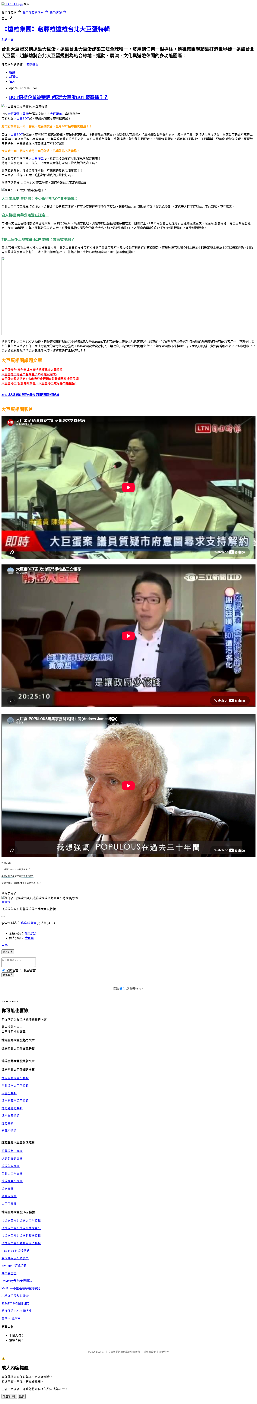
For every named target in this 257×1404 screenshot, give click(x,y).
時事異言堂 (9, 1273)
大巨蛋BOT (57, 114)
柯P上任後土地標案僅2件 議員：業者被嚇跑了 (38, 239)
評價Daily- (7, 863)
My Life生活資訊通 (14, 1265)
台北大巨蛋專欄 (12, 1173)
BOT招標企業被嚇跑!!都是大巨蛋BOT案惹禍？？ (58, 97)
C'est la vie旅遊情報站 (16, 1250)
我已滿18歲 (9, 1396)
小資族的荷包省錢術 (15, 1296)
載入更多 (8, 952)
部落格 (13, 76)
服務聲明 (164, 1351)
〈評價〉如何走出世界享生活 (16, 869)
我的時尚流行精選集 (15, 1258)
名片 (12, 81)
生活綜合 (31, 933)
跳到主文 (8, 39)
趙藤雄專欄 (9, 1196)
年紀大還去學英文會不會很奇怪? (17, 876)
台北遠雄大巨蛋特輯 (15, 1085)
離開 (21, 1396)
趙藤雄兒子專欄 (12, 1151)
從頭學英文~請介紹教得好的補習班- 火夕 (22, 883)
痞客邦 (25, 923)
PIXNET (100, 1351)
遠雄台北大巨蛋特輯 (15, 1078)
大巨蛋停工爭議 (18, 114)
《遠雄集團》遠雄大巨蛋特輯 (21, 1220)
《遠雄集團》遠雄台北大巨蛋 (21, 1228)
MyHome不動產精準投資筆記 (21, 1288)
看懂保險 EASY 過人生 (17, 1311)
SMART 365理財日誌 (15, 1303)
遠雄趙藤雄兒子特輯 (15, 1100)
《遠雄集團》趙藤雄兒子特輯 (21, 1243)
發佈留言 (8, 975)
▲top (5, 944)
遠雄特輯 (8, 1123)
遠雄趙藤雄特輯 (12, 1108)
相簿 (12, 72)
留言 (34, 923)
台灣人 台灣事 (11, 1318)
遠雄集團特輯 (11, 1115)
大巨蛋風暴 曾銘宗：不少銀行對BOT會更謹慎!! (39, 199)
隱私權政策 (150, 1351)
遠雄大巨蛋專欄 (12, 1181)
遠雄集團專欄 (11, 1166)
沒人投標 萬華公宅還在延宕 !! (25, 215)
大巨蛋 (29, 938)
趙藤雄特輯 (9, 1130)
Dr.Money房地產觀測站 (17, 1280)
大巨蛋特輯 (9, 1093)
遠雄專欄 (8, 1188)
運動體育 (32, 64)
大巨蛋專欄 (9, 1203)
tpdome (6, 901)
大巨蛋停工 (36, 158)
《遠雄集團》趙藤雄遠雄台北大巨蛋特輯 (56, 29)
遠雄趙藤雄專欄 (12, 1158)
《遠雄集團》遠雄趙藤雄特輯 (21, 1235)
